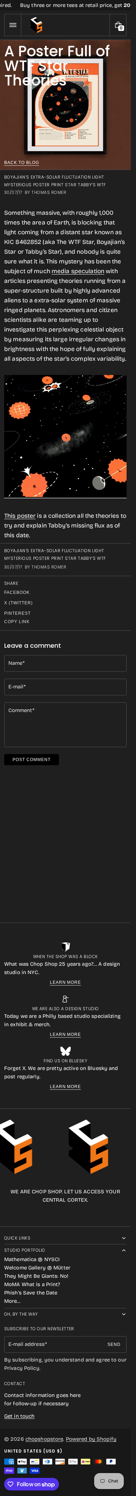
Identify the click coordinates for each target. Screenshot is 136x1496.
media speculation (78, 271)
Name (15, 663)
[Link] (65, 5)
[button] (13, 25)
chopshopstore (44, 1439)
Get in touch (19, 1416)
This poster (20, 516)
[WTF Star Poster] (65, 495)
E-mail (15, 687)
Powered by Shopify (91, 1439)
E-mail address (26, 1344)
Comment (20, 710)
